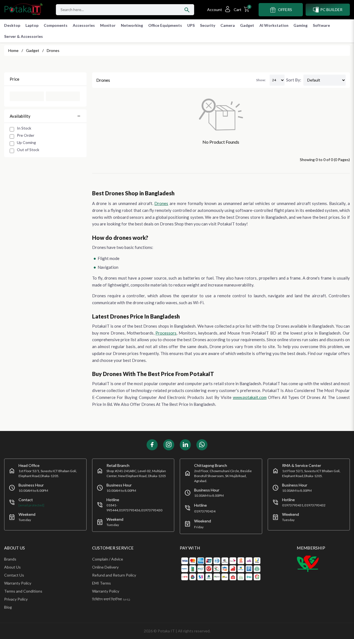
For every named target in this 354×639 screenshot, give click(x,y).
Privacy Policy (16, 599)
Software (321, 25)
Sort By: (293, 79)
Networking (132, 25)
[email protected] (31, 505)
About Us (12, 567)
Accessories (84, 25)
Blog (8, 607)
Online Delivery (105, 567)
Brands (10, 559)
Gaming (300, 25)
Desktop (12, 25)
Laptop (31, 25)
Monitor (108, 25)
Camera (227, 25)
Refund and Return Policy (114, 575)
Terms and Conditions (23, 591)
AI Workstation (273, 25)
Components (55, 25)
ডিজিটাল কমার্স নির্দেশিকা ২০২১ (111, 599)
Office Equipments (165, 25)
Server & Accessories (23, 36)
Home (13, 50)
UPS (191, 25)
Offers (285, 9)
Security (207, 25)
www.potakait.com (250, 397)
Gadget (247, 25)
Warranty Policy (17, 583)
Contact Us (14, 575)
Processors (165, 332)
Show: (261, 80)
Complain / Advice (107, 559)
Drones (161, 203)
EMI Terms (101, 583)
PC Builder (331, 9)
